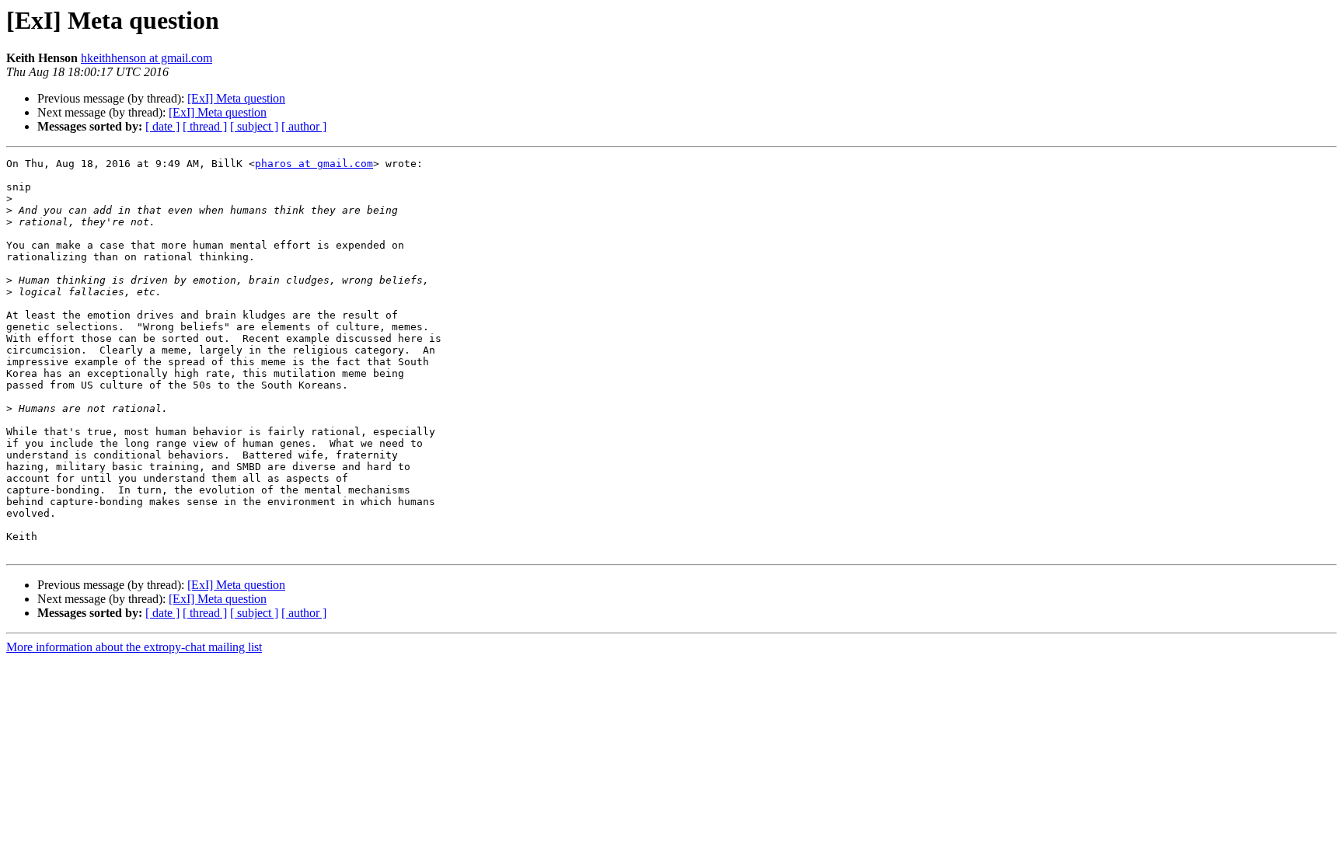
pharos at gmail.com (314, 163)
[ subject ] (254, 126)
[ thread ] (205, 126)
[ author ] (303, 126)
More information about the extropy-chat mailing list (134, 647)
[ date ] (162, 126)
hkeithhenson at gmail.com (146, 57)
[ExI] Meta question (236, 98)
